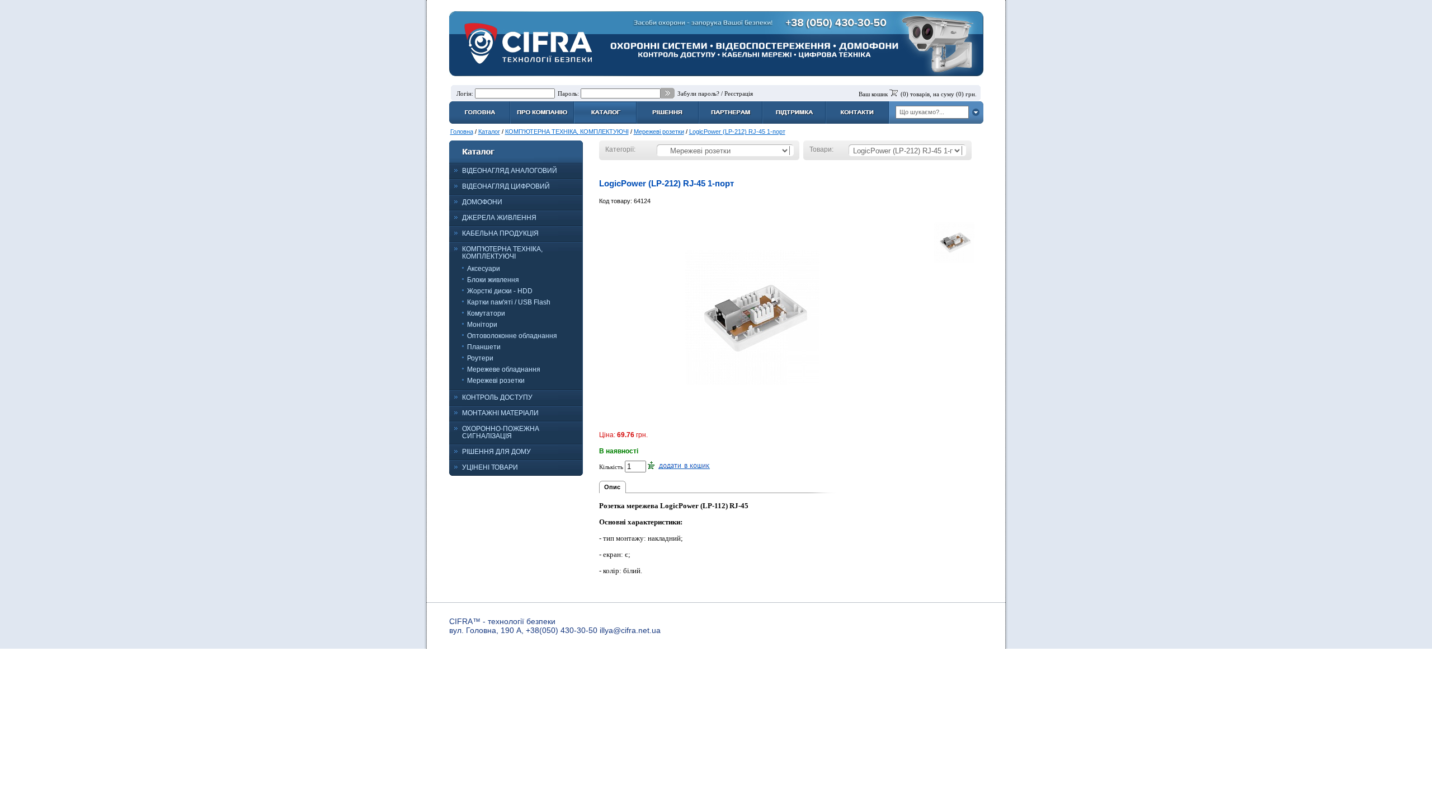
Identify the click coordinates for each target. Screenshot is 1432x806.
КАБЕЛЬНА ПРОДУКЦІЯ (500, 233)
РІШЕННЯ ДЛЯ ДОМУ (496, 452)
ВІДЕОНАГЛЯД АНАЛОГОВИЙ (509, 171)
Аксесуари (483, 269)
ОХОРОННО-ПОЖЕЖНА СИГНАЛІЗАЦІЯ (500, 432)
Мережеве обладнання (503, 369)
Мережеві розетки (659, 131)
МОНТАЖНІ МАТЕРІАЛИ (500, 413)
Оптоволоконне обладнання (512, 336)
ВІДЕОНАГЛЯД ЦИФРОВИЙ (506, 186)
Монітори (482, 325)
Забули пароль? (698, 93)
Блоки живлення (493, 280)
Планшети (484, 347)
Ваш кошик (873, 94)
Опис (612, 487)
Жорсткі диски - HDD (500, 291)
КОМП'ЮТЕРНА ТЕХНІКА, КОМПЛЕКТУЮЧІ (567, 131)
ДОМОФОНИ (482, 202)
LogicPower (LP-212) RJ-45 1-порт (737, 131)
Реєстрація (738, 93)
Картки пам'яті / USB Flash (508, 302)
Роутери (480, 358)
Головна (461, 131)
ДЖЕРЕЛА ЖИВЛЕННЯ (499, 218)
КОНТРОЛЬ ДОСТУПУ (497, 397)
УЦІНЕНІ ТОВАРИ (490, 467)
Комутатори (486, 313)
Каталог (489, 131)
